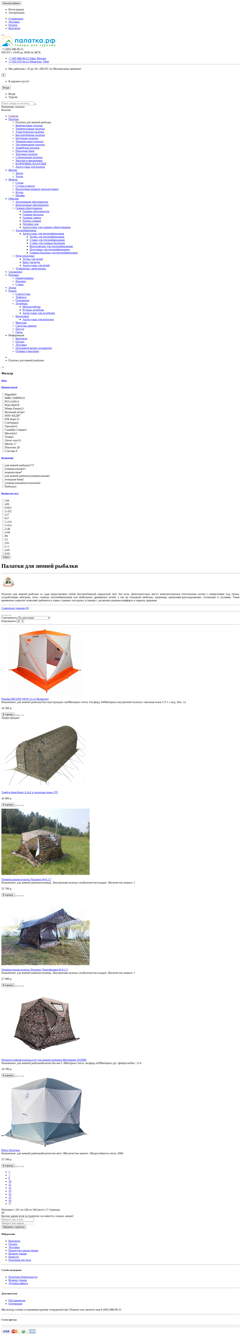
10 (9, 1181)
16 (9, 1200)
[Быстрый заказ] (16, 715)
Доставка (14, 21)
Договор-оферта (18, 1283)
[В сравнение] (22, 715)
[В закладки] (19, 715)
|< (9, 1171)
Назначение (7, 458)
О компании (15, 18)
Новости (13, 1256)
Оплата (12, 24)
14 (9, 1194)
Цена (4, 380)
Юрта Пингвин (10, 1150)
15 (9, 1197)
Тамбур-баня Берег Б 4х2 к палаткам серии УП (29, 792)
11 (9, 1184)
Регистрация (16, 9)
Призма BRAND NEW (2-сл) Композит (25, 698)
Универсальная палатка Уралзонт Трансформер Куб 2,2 (34, 969)
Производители (9, 387)
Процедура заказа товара (23, 1250)
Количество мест (10, 493)
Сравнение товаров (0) (15, 608)
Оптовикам (15, 1303)
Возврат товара (17, 1253)
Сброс (6, 557)
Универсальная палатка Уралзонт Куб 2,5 (26, 879)
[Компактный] (9, 615)
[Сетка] (2, 615)
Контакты (14, 28)
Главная (13, 115)
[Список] (6, 615)
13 (9, 1190)
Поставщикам (16, 1300)
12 (9, 1187)
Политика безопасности (22, 1276)
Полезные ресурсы (19, 1259)
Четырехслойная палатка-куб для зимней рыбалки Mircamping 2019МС (44, 1059)
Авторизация (16, 12)
